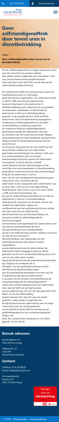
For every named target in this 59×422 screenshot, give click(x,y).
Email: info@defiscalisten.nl (16, 370)
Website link (12, 12)
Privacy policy (20, 419)
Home (5, 54)
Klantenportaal (46, 3)
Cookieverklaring (38, 419)
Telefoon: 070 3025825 (14, 367)
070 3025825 (17, 3)
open (56, 12)
